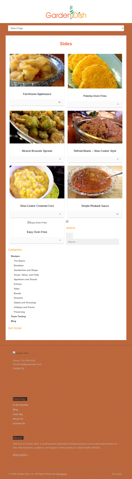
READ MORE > (20, 455)
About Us (18, 418)
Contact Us (19, 423)
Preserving (19, 312)
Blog (13, 321)
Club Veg (18, 414)
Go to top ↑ (117, 474)
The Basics (19, 260)
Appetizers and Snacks (25, 279)
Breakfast (19, 265)
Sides (16, 288)
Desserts (18, 298)
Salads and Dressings (25, 302)
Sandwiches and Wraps (26, 270)
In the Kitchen (20, 405)
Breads (17, 293)
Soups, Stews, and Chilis (26, 275)
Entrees (18, 284)
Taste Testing (18, 316)
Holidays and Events (24, 307)
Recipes (15, 256)
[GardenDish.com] (66, 13)
